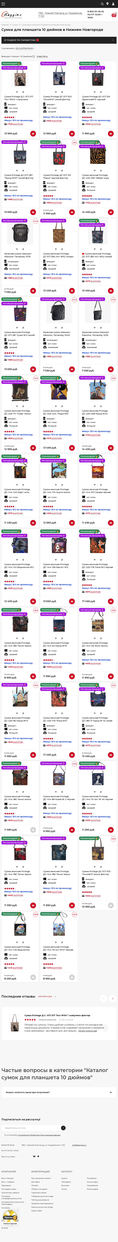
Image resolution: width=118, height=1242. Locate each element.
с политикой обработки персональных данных (38, 1135)
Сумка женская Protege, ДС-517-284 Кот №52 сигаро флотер (58, 256)
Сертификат (92, 1185)
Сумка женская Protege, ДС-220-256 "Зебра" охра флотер (95, 178)
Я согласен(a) (32, 1135)
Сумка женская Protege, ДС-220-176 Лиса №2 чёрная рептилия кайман (97, 567)
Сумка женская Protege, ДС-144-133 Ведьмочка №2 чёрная (19, 567)
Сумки (15, 25)
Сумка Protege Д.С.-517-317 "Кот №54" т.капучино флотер (18, 99)
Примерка (6, 1185)
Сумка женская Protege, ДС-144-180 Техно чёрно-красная (18, 874)
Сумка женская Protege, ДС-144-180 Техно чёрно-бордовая (18, 646)
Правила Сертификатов (42, 1203)
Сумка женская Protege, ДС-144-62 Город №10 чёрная (56, 646)
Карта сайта (36, 1211)
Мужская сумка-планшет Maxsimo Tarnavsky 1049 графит (56, 335)
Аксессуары (92, 1182)
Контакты (5, 1208)
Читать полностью (87, 1031)
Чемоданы (66, 1182)
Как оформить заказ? (41, 1178)
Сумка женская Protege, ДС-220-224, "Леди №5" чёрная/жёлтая (56, 414)
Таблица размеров (40, 1200)
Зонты (64, 1189)
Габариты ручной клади (42, 1196)
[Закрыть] (18, 1209)
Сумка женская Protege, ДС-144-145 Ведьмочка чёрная (17, 950)
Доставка (35, 1182)
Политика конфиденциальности (11, 1197)
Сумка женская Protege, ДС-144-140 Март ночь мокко (17, 492)
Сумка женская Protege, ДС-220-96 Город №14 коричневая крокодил (17, 721)
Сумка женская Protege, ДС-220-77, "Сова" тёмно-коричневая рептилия (18, 414)
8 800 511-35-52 (7, 1145)
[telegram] (38, 1156)
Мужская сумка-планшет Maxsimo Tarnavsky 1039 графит (95, 335)
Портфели (92, 1178)
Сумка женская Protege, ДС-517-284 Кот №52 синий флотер (97, 256)
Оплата (34, 1185)
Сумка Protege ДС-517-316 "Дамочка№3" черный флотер (96, 99)
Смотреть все (45, 997)
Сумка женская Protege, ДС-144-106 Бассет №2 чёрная (56, 567)
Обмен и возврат (39, 1189)
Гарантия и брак (38, 1193)
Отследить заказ (8, 1189)
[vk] (34, 1156)
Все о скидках (7, 1182)
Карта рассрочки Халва (42, 1207)
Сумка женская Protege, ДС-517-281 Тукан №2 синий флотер (19, 335)
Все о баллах (7, 1178)
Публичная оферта (10, 1193)
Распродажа (92, 1189)
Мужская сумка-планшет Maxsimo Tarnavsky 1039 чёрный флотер (18, 256)
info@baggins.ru (79, 1145)
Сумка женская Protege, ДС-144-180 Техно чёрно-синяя (57, 874)
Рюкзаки (65, 1185)
